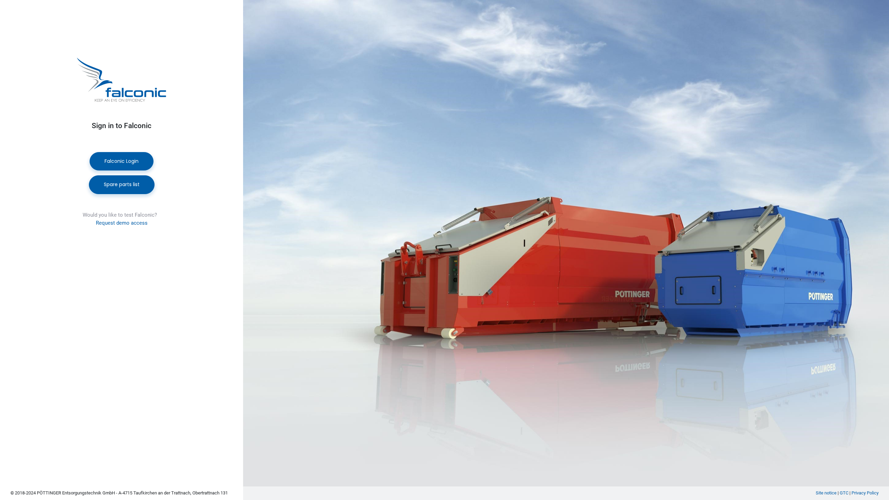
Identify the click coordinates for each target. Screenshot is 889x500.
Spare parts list (122, 184)
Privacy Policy (865, 492)
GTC (844, 492)
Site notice (826, 492)
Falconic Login (122, 161)
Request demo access (122, 223)
